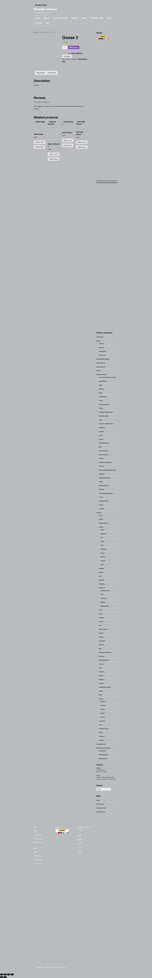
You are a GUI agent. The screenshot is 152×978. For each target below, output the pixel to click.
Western (101, 736)
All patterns (82, 59)
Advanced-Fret (103, 523)
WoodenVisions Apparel (103, 748)
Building (101, 580)
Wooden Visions (45, 9)
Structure (102, 721)
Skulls (101, 481)
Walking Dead (105, 606)
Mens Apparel (103, 758)
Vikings (103, 602)
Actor (100, 515)
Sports (101, 699)
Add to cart (73, 47)
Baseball (103, 701)
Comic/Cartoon (105, 590)
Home (38, 18)
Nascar (103, 709)
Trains (101, 497)
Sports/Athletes (104, 485)
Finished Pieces (100, 363)
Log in (98, 800)
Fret (100, 625)
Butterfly (103, 533)
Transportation (103, 501)
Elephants (102, 427)
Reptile (103, 560)
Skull (100, 695)
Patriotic (101, 672)
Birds (100, 393)
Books (98, 341)
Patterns (42, 32)
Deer (102, 545)
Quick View (39, 147)
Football (103, 705)
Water (101, 732)
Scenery (101, 683)
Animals (101, 343)
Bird (48, 32)
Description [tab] (40, 73)
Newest (98, 370)
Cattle (101, 400)
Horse (102, 553)
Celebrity (101, 584)
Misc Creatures (103, 451)
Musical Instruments (105, 652)
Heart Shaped (103, 629)
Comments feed (101, 808)
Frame (101, 621)
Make (40, 967)
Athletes (101, 568)
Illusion (101, 637)
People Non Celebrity (105, 462)
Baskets (101, 347)
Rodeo (102, 713)
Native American (104, 454)
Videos (74, 18)
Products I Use (96, 18)
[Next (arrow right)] (5, 977)
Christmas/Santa (104, 404)
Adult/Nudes (103, 381)
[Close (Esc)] (12, 974)
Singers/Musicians (104, 478)
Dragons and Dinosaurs (106, 423)
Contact (38, 23)
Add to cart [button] (39, 142)
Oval (100, 668)
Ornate (101, 458)
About (46, 18)
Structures (102, 355)
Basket (101, 572)
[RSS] (117, 967)
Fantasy (101, 431)
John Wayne (102, 351)
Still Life (101, 489)
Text (100, 725)
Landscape (102, 641)
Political (101, 466)
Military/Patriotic (104, 443)
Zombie (101, 740)
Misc (100, 447)
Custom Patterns (60, 18)
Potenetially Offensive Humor (108, 470)
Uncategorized (100, 744)
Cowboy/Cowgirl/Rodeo (106, 412)
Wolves (101, 505)
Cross (100, 610)
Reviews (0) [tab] (52, 73)
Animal (101, 527)
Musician (101, 656)
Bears (100, 385)
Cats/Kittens (103, 396)
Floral (100, 435)
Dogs (100, 420)
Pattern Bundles (101, 374)
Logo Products (100, 367)
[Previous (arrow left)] (1, 977)
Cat (102, 537)
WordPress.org (100, 812)
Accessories (102, 751)
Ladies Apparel (103, 754)
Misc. (100, 648)
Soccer (103, 717)
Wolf (102, 564)
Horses (101, 439)
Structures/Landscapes (106, 493)
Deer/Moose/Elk (103, 416)
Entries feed (100, 804)
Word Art (101, 509)
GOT (102, 594)
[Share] (8, 974)
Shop (83, 18)
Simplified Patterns (104, 687)
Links (108, 18)
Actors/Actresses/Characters (107, 377)
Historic (101, 633)
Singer (101, 691)
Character (102, 588)
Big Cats (101, 389)
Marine (103, 557)
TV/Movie (103, 598)
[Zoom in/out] (1, 974)
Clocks (101, 408)
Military (101, 644)
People (101, 675)
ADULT (101, 519)
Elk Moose (104, 549)
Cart (48, 23)
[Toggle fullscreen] (5, 974)
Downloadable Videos (102, 359)
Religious (101, 474)
